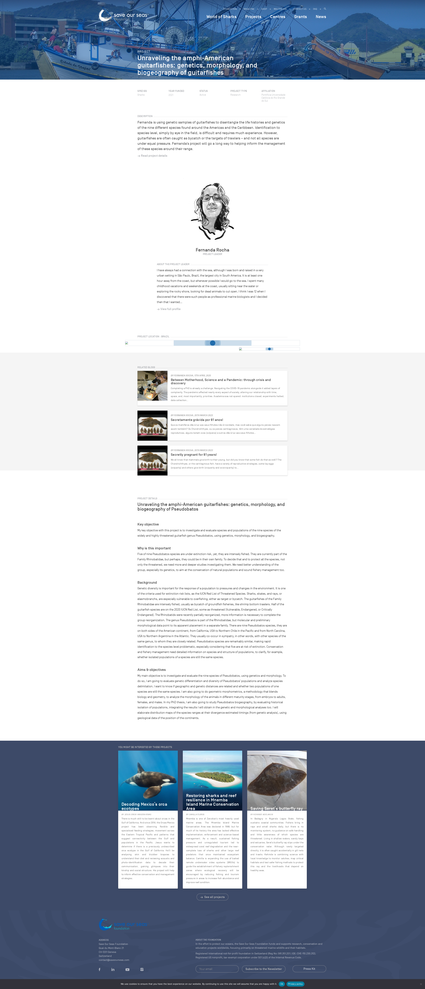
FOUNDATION (230, 9)
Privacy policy (295, 984)
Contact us (299, 9)
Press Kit (309, 969)
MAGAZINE (249, 9)
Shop (264, 9)
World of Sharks (222, 16)
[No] (421, 984)
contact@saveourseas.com (114, 959)
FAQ (315, 9)
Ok (281, 984)
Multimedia (280, 9)
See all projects (214, 897)
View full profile (170, 309)
